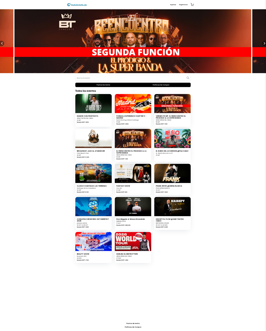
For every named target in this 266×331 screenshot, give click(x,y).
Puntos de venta (133, 323)
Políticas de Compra (133, 327)
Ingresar (173, 5)
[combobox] (133, 78)
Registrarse (183, 5)
